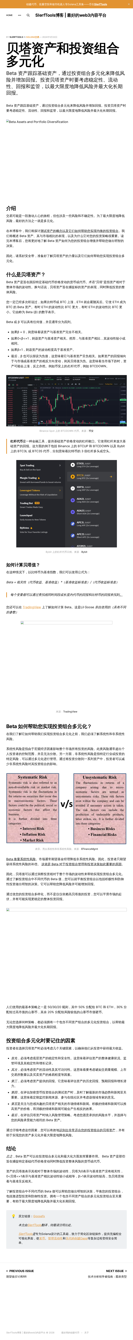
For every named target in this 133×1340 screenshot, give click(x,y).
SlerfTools (16, 37)
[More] (19, 15)
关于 (86, 1332)
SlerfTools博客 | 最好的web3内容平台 (71, 15)
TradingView (32, 607)
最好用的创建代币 (70, 1332)
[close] (129, 4)
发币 (42, 1238)
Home (9, 15)
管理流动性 (55, 1238)
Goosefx (39, 1216)
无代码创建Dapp (77, 1238)
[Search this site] (28, 15)
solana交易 (32, 37)
